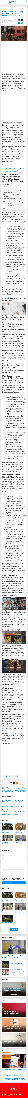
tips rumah (15, 776)
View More (14, 929)
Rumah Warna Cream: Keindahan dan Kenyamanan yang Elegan (19, 815)
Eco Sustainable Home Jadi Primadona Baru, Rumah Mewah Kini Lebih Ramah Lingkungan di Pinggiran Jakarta (7, 801)
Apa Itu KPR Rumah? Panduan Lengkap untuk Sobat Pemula (20, 805)
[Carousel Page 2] (14, 994)
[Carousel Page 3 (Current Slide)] (16, 994)
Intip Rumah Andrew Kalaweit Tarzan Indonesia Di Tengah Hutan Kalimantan (15, 1079)
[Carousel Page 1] (12, 994)
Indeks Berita (4, 1095)
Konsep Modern (10, 203)
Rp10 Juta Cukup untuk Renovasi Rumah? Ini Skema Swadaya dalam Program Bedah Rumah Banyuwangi (20, 801)
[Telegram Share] (19, 23)
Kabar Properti (5, 21)
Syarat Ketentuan (13, 1095)
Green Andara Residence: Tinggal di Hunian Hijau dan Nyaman (14, 1074)
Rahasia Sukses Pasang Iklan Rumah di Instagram (15, 1070)
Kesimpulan (7, 208)
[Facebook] (11, 783)
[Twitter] (14, 783)
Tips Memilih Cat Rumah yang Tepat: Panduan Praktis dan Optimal (20, 843)
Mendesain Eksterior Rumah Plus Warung (12, 199)
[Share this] (19, 20)
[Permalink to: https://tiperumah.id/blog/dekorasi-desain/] (25, 938)
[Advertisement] (14, 57)
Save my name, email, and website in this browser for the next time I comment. (13, 878)
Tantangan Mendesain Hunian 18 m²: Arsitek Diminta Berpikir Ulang (7, 843)
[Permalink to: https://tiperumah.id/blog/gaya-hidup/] (25, 980)
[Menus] (2, 2)
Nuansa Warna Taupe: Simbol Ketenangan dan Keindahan (6, 810)
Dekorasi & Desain (12, 21)
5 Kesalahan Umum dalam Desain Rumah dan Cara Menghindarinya (7, 805)
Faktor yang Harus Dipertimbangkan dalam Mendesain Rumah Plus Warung (14, 189)
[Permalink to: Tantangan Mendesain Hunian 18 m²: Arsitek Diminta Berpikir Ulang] (7, 838)
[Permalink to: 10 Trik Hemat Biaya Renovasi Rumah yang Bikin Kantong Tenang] (5, 972)
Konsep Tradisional (10, 205)
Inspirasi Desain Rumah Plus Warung (13, 202)
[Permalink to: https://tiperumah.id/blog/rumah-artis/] (25, 1051)
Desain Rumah (6, 776)
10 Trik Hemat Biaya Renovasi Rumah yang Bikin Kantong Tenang (17, 970)
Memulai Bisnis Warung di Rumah (12, 192)
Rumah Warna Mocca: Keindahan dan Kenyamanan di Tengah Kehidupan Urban (7, 815)
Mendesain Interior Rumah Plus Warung (12, 195)
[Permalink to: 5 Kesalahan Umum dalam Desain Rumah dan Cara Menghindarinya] (7, 918)
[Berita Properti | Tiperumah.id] (14, 1)
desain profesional (18, 733)
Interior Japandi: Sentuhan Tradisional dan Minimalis (20, 810)
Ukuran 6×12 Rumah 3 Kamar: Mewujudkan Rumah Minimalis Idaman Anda (20, 790)
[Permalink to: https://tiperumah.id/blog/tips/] (25, 1001)
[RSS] (17, 783)
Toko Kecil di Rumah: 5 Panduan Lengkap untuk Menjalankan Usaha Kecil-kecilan (14, 170)
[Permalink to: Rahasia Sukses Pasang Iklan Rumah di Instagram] (14, 1061)
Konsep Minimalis (10, 207)
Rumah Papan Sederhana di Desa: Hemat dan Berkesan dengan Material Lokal (8, 790)
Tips (3, 22)
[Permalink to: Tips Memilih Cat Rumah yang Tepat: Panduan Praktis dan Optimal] (20, 838)
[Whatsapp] (21, 23)
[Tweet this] (21, 20)
